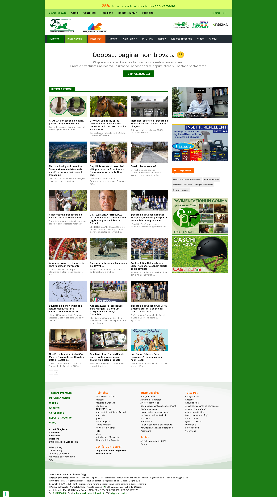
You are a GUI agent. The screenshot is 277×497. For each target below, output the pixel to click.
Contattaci (54, 432)
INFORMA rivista (59, 397)
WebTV (53, 402)
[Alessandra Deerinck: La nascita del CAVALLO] (109, 249)
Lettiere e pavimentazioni (153, 415)
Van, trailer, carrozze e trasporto (156, 427)
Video (52, 422)
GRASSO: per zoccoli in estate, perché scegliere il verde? (66, 122)
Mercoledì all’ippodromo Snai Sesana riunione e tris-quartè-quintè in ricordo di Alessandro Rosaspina (66, 170)
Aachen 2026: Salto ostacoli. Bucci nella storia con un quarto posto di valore (149, 266)
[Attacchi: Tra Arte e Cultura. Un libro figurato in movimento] (68, 249)
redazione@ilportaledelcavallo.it (89, 493)
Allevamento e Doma (106, 396)
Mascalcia (145, 418)
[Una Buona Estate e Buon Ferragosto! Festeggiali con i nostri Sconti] (149, 340)
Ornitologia (190, 424)
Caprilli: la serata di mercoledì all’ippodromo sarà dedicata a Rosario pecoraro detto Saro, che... (107, 170)
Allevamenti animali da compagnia (201, 406)
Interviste (100, 415)
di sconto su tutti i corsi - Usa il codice (138, 6)
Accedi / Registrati (58, 429)
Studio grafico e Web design (63, 441)
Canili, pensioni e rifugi (196, 415)
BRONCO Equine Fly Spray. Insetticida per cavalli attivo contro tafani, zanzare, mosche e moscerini (108, 125)
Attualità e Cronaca (105, 402)
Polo (98, 431)
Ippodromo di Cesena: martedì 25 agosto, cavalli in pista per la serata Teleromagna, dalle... (149, 217)
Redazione (54, 435)
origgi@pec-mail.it (118, 493)
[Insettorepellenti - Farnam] (200, 142)
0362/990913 (59, 493)
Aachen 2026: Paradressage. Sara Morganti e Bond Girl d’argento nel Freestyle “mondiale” (106, 310)
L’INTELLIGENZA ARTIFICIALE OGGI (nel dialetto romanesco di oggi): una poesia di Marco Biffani (108, 219)
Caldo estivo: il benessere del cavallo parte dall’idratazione (66, 216)
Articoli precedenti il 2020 (153, 441)
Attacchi (100, 399)
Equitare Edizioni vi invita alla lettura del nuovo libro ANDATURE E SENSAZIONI (65, 308)
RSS (51, 460)
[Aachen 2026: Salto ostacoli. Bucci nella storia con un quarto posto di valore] (149, 249)
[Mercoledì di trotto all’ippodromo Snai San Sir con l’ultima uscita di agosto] (149, 106)
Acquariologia (192, 402)
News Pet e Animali (105, 427)
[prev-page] (51, 373)
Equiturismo (102, 406)
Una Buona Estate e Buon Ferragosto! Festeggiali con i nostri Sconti (147, 357)
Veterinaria (145, 431)
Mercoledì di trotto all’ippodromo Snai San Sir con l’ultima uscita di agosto (149, 123)
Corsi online (56, 412)
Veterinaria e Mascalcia (107, 437)
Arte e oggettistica (149, 402)
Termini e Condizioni (59, 453)
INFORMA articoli (104, 409)
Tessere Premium (60, 392)
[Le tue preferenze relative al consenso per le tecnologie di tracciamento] (6, 494)
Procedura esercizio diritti (62, 456)
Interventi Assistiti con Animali (111, 412)
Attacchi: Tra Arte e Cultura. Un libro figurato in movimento (66, 264)
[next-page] (56, 373)
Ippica (98, 418)
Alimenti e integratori (150, 399)
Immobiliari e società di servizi (155, 412)
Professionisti (147, 421)
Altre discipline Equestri (107, 440)
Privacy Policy (56, 447)
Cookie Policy (55, 450)
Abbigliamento (147, 396)
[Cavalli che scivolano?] (149, 152)
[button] (220, 13)
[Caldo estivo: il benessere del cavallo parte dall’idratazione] (68, 200)
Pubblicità (54, 438)
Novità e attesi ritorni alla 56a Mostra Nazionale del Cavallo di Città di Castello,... (67, 357)
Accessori (190, 399)
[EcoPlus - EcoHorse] (200, 233)
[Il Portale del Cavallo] (62, 26)
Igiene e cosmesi (148, 409)
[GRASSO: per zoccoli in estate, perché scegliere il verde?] (68, 106)
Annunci (54, 407)
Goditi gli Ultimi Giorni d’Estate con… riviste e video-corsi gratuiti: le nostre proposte (107, 357)
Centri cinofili (191, 418)
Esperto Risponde (60, 417)
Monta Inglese (103, 421)
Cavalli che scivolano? (143, 166)
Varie (98, 434)
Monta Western (103, 424)
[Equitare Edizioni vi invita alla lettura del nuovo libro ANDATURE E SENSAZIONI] (68, 291)
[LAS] (200, 272)
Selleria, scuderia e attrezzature (156, 424)
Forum (143, 444)
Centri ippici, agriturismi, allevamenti (158, 406)
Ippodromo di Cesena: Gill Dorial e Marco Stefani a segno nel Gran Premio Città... (149, 308)
